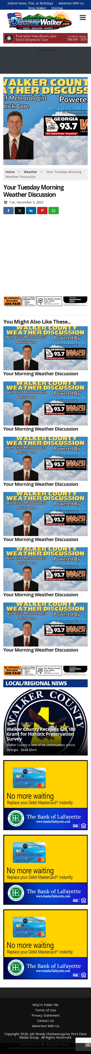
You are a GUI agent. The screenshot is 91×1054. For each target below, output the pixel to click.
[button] (83, 17)
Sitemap (57, 8)
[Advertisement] (45, 38)
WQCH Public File (45, 1004)
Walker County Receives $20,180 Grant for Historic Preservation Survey (41, 734)
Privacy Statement (46, 1015)
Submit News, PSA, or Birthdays (30, 3)
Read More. (29, 750)
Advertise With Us (71, 3)
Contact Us (45, 1020)
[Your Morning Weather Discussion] (45, 348)
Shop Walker (37, 8)
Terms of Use (45, 1010)
